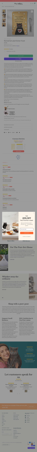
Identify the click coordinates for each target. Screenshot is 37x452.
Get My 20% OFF (26, 232)
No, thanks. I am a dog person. (27, 236)
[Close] (34, 213)
